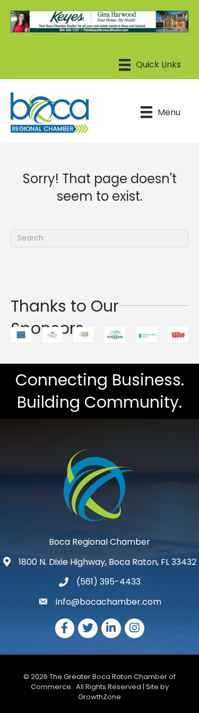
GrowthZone (99, 697)
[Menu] (149, 65)
